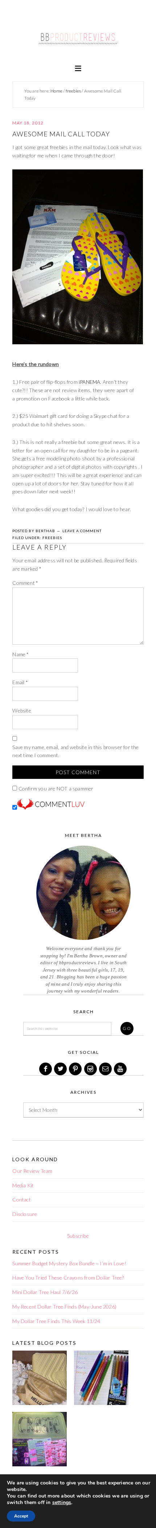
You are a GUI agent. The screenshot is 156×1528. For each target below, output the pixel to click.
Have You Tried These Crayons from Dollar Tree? (68, 1277)
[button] (78, 67)
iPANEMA (89, 382)
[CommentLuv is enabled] (51, 808)
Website (21, 710)
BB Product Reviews (77, 35)
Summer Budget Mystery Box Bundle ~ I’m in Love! (69, 1263)
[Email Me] (106, 1069)
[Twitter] (61, 1069)
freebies (52, 537)
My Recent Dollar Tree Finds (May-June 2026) (64, 1306)
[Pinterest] (76, 1069)
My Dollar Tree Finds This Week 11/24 (56, 1321)
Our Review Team (32, 1171)
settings (61, 1502)
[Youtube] (121, 1069)
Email (20, 682)
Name (20, 654)
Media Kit (23, 1185)
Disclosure (24, 1214)
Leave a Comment (82, 531)
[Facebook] (46, 1069)
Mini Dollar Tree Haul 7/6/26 (45, 1292)
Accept (21, 1516)
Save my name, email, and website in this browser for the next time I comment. (75, 751)
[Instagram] (91, 1069)
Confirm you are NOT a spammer (55, 788)
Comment (25, 583)
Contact (21, 1199)
